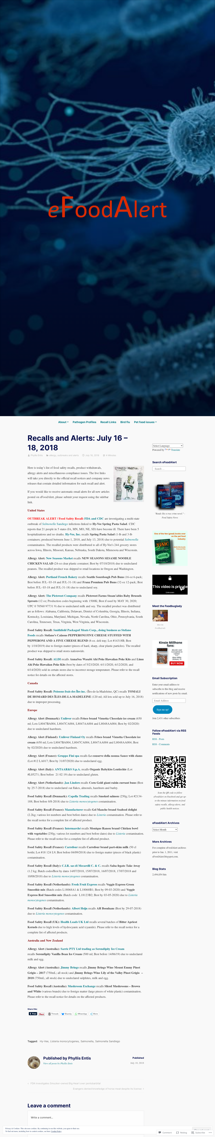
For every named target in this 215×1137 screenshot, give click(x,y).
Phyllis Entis (37, 455)
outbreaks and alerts (68, 455)
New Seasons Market (59, 558)
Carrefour (71, 847)
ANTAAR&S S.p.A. (68, 769)
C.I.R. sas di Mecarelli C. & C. (81, 865)
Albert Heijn (80, 908)
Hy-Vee (44, 1041)
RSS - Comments (161, 744)
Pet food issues (144, 422)
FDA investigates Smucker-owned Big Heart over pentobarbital (63, 1084)
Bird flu (125, 422)
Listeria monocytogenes (64, 1041)
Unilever (66, 718)
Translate (175, 449)
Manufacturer (74, 809)
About (62, 422)
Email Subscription (164, 678)
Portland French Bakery (61, 577)
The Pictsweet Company (61, 595)
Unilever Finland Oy (72, 737)
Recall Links (108, 422)
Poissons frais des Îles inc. (69, 691)
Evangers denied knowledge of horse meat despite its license (107, 1089)
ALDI (57, 659)
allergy (52, 455)
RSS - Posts (158, 739)
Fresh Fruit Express (84, 884)
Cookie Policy (56, 1131)
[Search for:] (169, 468)
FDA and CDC (94, 518)
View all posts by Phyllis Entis (58, 1063)
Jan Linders (72, 782)
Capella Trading (79, 796)
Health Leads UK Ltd (75, 922)
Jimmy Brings (70, 967)
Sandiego (55, 524)
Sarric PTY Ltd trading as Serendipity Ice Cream (92, 949)
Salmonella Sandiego (107, 1041)
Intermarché (73, 828)
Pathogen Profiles (84, 422)
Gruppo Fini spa (68, 755)
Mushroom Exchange (82, 986)
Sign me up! (163, 709)
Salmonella (87, 1041)
